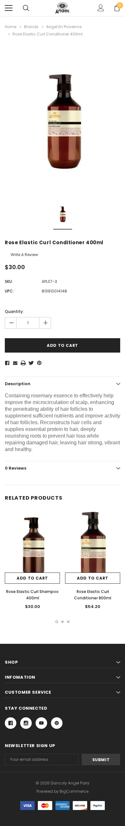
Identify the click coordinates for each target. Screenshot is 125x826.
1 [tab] (56, 621)
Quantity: (14, 311)
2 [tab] (62, 621)
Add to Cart (32, 578)
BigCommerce (74, 791)
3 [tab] (68, 621)
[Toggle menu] (9, 8)
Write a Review (24, 254)
